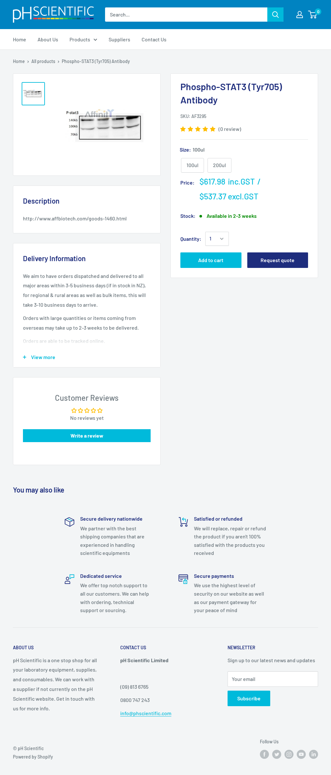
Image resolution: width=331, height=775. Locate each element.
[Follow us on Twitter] (276, 754)
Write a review (86, 435)
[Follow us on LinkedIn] (313, 754)
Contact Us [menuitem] (154, 39)
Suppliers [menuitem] (119, 39)
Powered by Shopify (33, 756)
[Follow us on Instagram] (289, 754)
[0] (313, 14)
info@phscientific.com (145, 713)
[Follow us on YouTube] (301, 754)
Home (19, 61)
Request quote (277, 260)
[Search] (275, 14)
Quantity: (190, 239)
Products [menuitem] (79, 39)
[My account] (299, 14)
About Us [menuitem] (47, 39)
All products (43, 61)
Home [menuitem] (19, 39)
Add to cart (210, 260)
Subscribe (249, 698)
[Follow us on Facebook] (264, 754)
